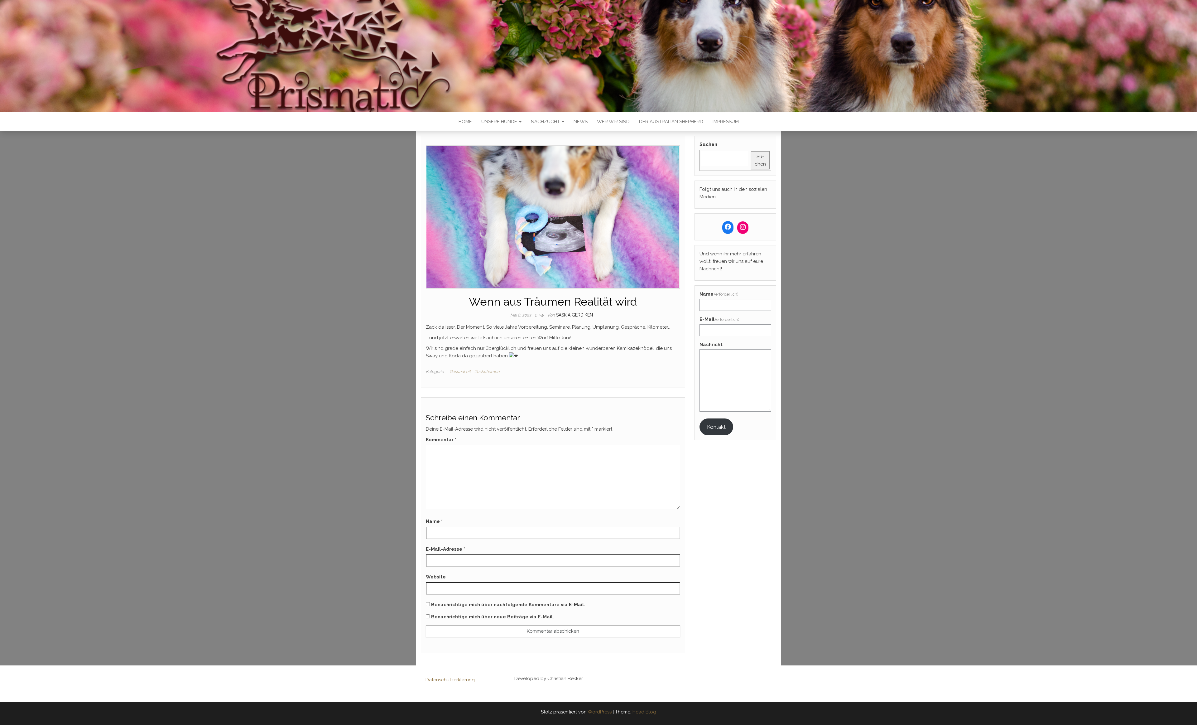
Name (434, 521)
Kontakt (716, 427)
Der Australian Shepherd (671, 121)
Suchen (708, 144)
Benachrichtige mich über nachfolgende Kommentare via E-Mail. (508, 604)
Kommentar (441, 439)
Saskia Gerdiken (574, 314)
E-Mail (719, 319)
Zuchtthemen (486, 371)
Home (465, 121)
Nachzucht (546, 121)
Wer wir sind (613, 121)
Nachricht (711, 344)
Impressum (726, 121)
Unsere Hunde (499, 121)
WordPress (600, 712)
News (581, 121)
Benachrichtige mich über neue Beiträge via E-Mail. (492, 617)
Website (436, 577)
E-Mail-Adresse (445, 549)
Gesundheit (460, 371)
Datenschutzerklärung (450, 680)
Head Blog (644, 712)
